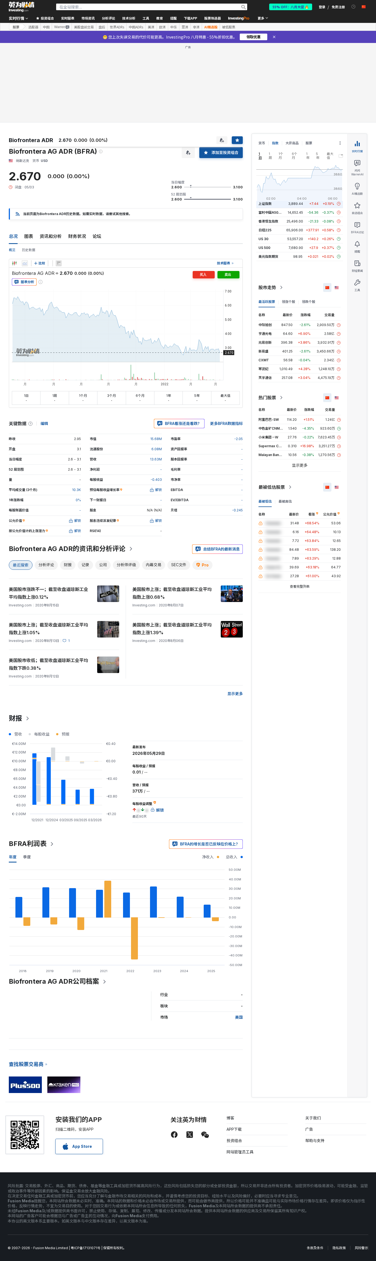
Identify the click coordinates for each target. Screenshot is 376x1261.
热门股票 (267, 397)
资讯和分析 (51, 236)
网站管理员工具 (240, 1151)
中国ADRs (136, 27)
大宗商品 (292, 143)
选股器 (33, 27)
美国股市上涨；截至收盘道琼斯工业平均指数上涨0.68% (172, 593)
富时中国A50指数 (271, 212)
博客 (230, 1118)
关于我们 (313, 1118)
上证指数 (265, 204)
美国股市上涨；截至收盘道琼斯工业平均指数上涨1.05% (48, 628)
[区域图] (25, 263)
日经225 (264, 230)
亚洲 (185, 27)
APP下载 (234, 1129)
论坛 (96, 236)
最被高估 (285, 501)
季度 (27, 857)
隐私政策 (339, 1248)
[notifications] (353, 6)
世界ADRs (117, 27)
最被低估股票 (271, 487)
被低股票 (228, 27)
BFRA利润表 (28, 844)
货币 (261, 143)
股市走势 (267, 287)
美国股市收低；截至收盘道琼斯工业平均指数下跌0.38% (48, 664)
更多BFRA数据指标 (226, 423)
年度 (13, 857)
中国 (46, 27)
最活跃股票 (266, 302)
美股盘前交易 (84, 27)
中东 (173, 27)
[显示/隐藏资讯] (59, 263)
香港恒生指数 (268, 221)
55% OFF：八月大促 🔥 (291, 6)
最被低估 (265, 501)
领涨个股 (288, 302)
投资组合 (234, 1140)
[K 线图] (14, 263)
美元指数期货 (268, 256)
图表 (28, 236)
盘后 (102, 27)
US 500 (264, 248)
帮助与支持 (315, 1140)
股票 (16, 27)
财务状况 (77, 236)
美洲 (151, 27)
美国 (239, 1017)
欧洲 (162, 27)
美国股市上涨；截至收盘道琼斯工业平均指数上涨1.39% (172, 628)
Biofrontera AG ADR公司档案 (54, 981)
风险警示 (361, 1248)
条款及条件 (315, 1248)
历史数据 (28, 250)
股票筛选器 (212, 18)
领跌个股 (308, 302)
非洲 (196, 27)
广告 (309, 1129)
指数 (275, 143)
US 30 (263, 239)
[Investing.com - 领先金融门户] (21, 7)
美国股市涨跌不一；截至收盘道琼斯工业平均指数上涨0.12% (48, 593)
